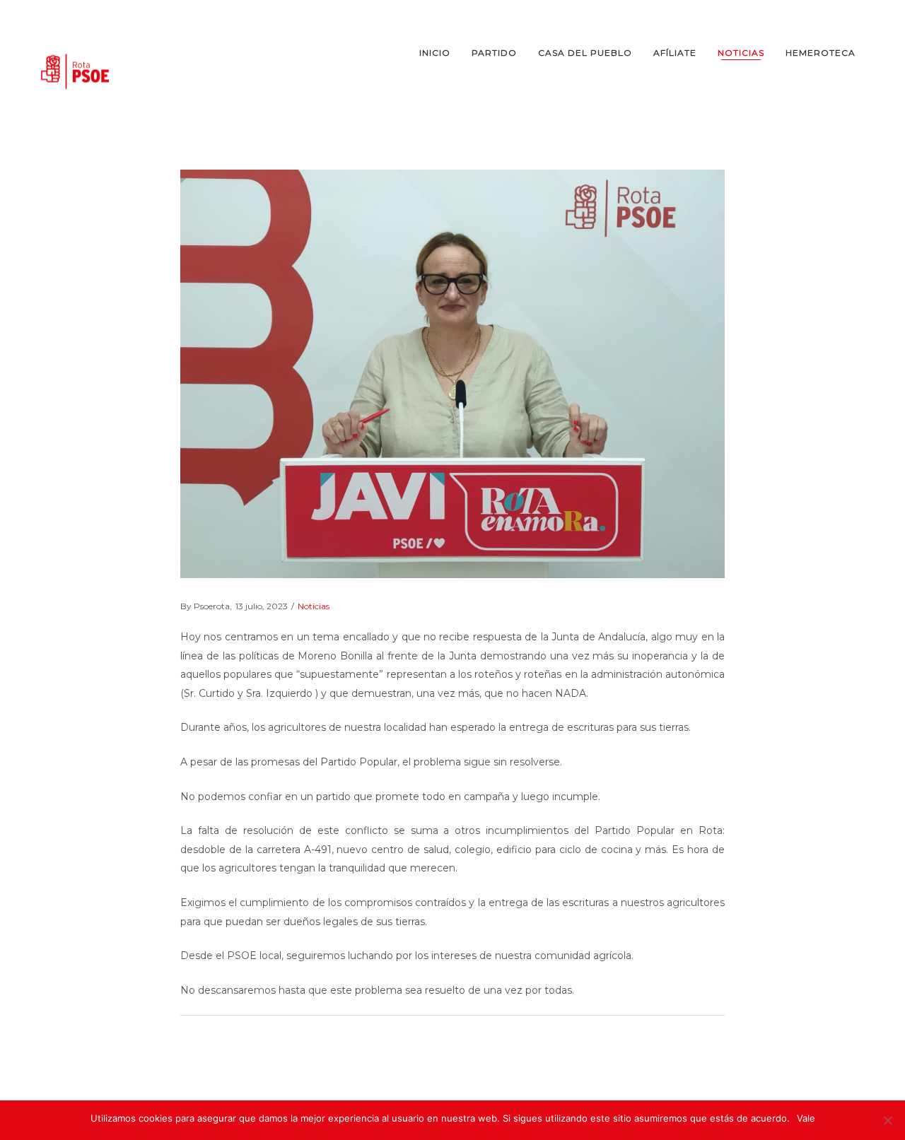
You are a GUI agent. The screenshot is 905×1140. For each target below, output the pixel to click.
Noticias (313, 606)
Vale (806, 1118)
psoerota (205, 606)
